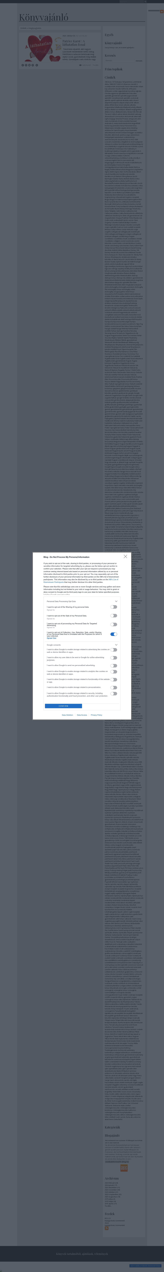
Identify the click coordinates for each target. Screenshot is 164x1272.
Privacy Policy (96, 715)
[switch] (113, 607)
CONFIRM (63, 706)
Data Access (82, 715)
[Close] (126, 557)
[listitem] (82, 601)
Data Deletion (67, 715)
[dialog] (82, 636)
